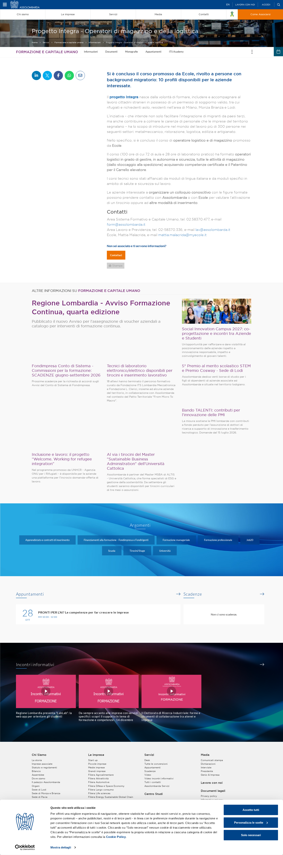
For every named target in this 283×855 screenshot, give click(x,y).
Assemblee (38, 775)
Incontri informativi (35, 664)
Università (165, 550)
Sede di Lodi (39, 789)
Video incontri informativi (158, 778)
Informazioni (95, 42)
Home (35, 42)
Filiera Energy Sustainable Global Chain (110, 797)
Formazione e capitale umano (68, 42)
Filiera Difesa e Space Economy (106, 786)
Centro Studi (153, 793)
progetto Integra (124, 97)
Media (205, 754)
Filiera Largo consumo (101, 789)
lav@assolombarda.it (212, 229)
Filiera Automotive (98, 782)
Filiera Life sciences (99, 793)
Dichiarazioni (208, 764)
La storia (37, 760)
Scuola (111, 550)
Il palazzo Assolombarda (46, 782)
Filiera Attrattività (98, 778)
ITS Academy (176, 51)
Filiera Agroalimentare (101, 775)
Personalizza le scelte (248, 822)
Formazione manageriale (176, 540)
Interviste (206, 767)
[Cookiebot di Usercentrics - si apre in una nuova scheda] (25, 847)
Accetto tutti (251, 809)
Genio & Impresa (210, 775)
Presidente (207, 771)
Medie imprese (96, 767)
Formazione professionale (218, 540)
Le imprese (96, 754)
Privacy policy (209, 796)
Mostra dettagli (60, 847)
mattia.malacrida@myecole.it (182, 235)
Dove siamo (38, 778)
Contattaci (116, 255)
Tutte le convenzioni (155, 764)
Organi (35, 786)
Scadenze (192, 594)
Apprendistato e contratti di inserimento (47, 540)
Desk (147, 760)
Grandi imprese (96, 771)
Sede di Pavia (39, 797)
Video (147, 775)
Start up (93, 760)
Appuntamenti (153, 51)
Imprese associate (42, 764)
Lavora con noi (245, 4)
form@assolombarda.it (126, 224)
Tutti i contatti (152, 782)
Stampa (117, 265)
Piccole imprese (97, 764)
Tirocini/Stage (137, 550)
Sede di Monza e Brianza (46, 793)
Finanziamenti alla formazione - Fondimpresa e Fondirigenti (116, 540)
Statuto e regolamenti (44, 767)
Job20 (249, 540)
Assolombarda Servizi (156, 786)
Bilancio (36, 771)
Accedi (266, 4)
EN (227, 4)
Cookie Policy (116, 836)
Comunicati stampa (212, 760)
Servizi (46, 42)
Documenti (111, 51)
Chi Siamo (39, 754)
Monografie (131, 51)
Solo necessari (251, 835)
